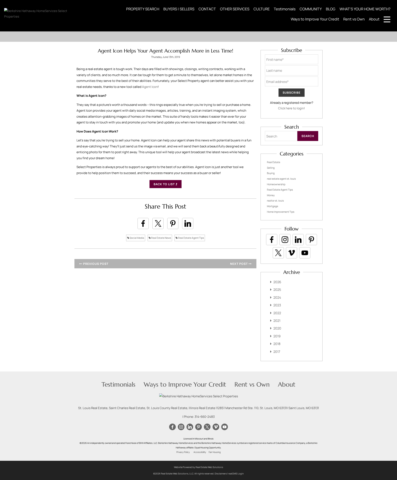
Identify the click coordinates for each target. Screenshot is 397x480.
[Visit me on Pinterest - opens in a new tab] (311, 239)
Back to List (165, 184)
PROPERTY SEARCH (142, 8)
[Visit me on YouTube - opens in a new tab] (304, 252)
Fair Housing (215, 452)
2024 (277, 297)
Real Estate (273, 162)
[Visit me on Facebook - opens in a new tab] (271, 239)
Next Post (239, 264)
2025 (277, 289)
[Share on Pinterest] (172, 223)
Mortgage (272, 206)
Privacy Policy (183, 452)
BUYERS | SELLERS (178, 8)
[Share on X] (158, 223)
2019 (277, 336)
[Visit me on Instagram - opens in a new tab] (285, 239)
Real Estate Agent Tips (191, 238)
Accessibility (200, 452)
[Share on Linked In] (187, 223)
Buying (271, 173)
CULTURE (262, 8)
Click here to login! (291, 108)
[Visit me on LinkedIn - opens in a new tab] (298, 239)
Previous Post (95, 264)
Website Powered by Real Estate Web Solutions (198, 467)
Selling (271, 168)
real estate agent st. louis (281, 178)
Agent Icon (150, 87)
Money (271, 195)
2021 (276, 320)
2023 (277, 305)
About (374, 19)
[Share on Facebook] (143, 223)
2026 (277, 282)
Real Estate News (161, 238)
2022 (277, 313)
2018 (276, 343)
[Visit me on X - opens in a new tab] (278, 252)
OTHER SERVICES (234, 8)
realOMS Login (236, 473)
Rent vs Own (354, 19)
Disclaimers (221, 473)
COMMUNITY (311, 8)
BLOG (330, 8)
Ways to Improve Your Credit (315, 19)
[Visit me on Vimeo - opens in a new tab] (291, 252)
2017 (276, 351)
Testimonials (284, 8)
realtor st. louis (275, 200)
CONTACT (207, 8)
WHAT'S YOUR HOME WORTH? (365, 8)
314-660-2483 (205, 416)
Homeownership (276, 184)
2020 (277, 328)
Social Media (136, 238)
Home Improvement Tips (280, 212)
